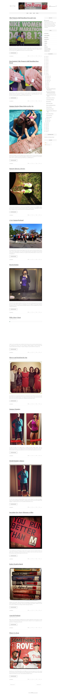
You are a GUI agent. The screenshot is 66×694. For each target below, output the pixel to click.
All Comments (48, 144)
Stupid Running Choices (16, 461)
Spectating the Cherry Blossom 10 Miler (21, 512)
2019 (46, 66)
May (47, 86)
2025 (46, 57)
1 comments (11, 610)
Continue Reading (13, 160)
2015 (46, 71)
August (47, 81)
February (47, 120)
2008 (46, 128)
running (45, 41)
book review (46, 33)
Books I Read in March (16, 564)
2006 (46, 131)
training (45, 43)
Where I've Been (14, 633)
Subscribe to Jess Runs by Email (49, 137)
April (47, 87)
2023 (46, 60)
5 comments (11, 312)
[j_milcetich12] (46, 20)
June (47, 84)
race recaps (46, 37)
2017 (46, 69)
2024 (46, 59)
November (48, 77)
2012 (46, 123)
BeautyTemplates (35, 692)
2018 (46, 67)
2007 (46, 130)
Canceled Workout (14, 615)
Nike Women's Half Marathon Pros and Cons (22, 18)
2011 (46, 124)
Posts (46, 142)
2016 (46, 70)
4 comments (11, 352)
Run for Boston (13, 264)
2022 (46, 62)
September (48, 80)
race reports (46, 39)
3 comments (11, 507)
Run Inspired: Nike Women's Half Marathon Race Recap (24, 62)
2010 (46, 125)
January (47, 121)
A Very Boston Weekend (16, 220)
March (47, 118)
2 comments (11, 259)
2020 (46, 64)
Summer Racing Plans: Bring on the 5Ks (21, 106)
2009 (46, 127)
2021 (46, 63)
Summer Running (14, 409)
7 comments (11, 163)
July (47, 83)
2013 (46, 74)
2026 (46, 56)
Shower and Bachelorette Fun (18, 357)
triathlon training (47, 48)
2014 (46, 73)
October (47, 79)
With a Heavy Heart (15, 317)
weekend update (47, 50)
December (48, 76)
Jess (10, 19)
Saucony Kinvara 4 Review (17, 168)
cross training (46, 35)
